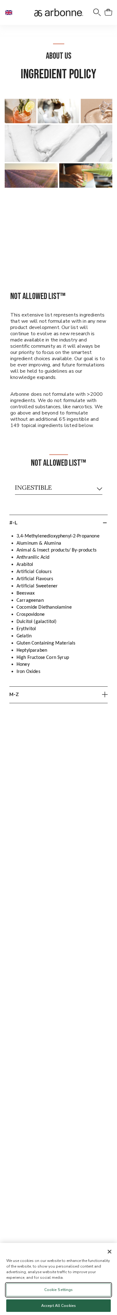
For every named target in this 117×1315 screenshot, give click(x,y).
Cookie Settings (58, 1289)
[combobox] (58, 488)
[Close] (109, 1252)
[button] (11, 12)
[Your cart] (108, 12)
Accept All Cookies (58, 1305)
